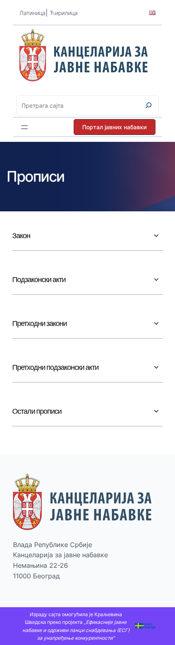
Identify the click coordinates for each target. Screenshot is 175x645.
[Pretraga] (148, 105)
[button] (114, 127)
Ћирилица (64, 13)
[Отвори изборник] (24, 127)
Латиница (33, 13)
